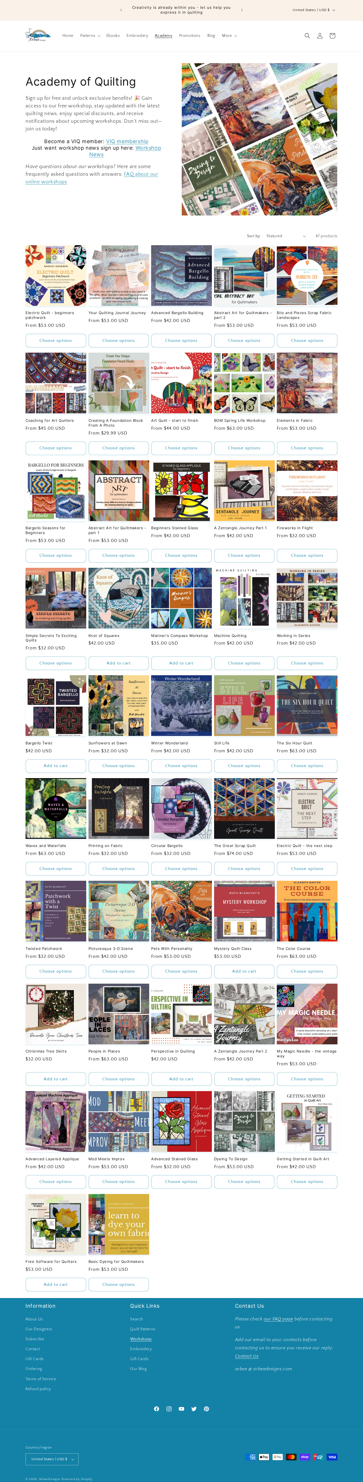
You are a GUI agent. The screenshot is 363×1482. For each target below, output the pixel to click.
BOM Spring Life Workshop (239, 420)
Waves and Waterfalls (46, 845)
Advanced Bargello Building (177, 312)
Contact (33, 1349)
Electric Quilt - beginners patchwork (50, 315)
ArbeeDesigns (49, 1479)
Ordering (34, 1369)
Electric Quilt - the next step (304, 845)
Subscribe (35, 1339)
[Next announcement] (242, 10)
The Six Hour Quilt (294, 743)
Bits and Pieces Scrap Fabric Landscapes (304, 315)
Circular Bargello (167, 845)
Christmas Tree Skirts (46, 1051)
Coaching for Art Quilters (50, 420)
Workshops (140, 1339)
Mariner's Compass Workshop (179, 635)
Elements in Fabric (295, 420)
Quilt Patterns (142, 1329)
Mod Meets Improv (106, 1159)
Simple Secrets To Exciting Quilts (51, 638)
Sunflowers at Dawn (107, 743)
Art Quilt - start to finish (174, 420)
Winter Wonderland (169, 743)
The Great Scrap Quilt (235, 845)
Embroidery (141, 1349)
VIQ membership (127, 141)
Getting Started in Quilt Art (303, 1159)
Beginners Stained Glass (174, 528)
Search (136, 1319)
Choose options (55, 340)
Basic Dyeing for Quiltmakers (116, 1261)
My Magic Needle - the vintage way (307, 1053)
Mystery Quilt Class (233, 948)
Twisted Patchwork (44, 948)
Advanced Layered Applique (52, 1159)
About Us (34, 1319)
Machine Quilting (230, 635)
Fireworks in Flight (295, 528)
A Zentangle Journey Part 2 (240, 1051)
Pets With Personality (172, 948)
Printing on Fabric (105, 845)
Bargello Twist (39, 743)
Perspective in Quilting (173, 1051)
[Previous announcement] (121, 10)
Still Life (222, 743)
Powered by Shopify (77, 1479)
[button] (90, 36)
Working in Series (293, 635)
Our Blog (138, 1369)
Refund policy (38, 1389)
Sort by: (254, 236)
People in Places (104, 1051)
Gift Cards (35, 1359)
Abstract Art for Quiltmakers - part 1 (117, 530)
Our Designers (39, 1329)
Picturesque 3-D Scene (110, 948)
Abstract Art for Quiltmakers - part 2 (243, 315)
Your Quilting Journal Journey (117, 312)
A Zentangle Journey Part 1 (240, 528)
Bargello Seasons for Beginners (46, 530)
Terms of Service (41, 1379)
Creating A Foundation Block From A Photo (115, 422)
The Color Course (294, 948)
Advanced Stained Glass (174, 1159)
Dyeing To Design (231, 1159)
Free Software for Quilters (51, 1261)
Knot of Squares (104, 635)
